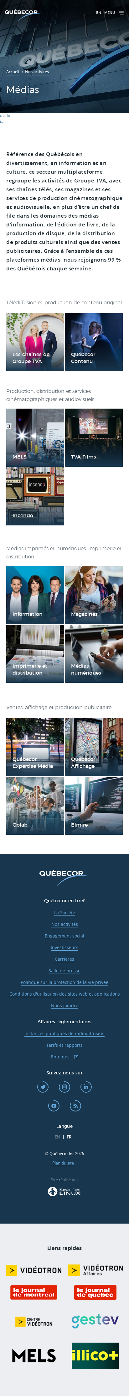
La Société (64, 912)
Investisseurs (64, 947)
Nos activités (64, 924)
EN (98, 12)
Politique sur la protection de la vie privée (64, 982)
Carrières (64, 959)
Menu (109, 12)
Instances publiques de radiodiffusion (64, 1033)
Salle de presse (64, 971)
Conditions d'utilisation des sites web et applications (64, 994)
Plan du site (63, 1163)
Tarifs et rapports (64, 1045)
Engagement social (64, 936)
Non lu (5, 116)
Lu (1, 122)
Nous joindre (64, 1005)
